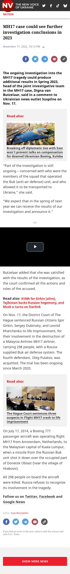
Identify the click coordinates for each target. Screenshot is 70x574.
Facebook (47, 496)
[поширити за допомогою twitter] (35, 59)
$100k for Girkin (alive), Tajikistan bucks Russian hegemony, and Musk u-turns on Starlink (33, 303)
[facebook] (51, 6)
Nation (8, 14)
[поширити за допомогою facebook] (25, 59)
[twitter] (44, 6)
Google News (14, 502)
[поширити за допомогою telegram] (44, 59)
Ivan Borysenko (19, 513)
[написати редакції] (54, 59)
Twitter (31, 496)
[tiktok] (57, 6)
